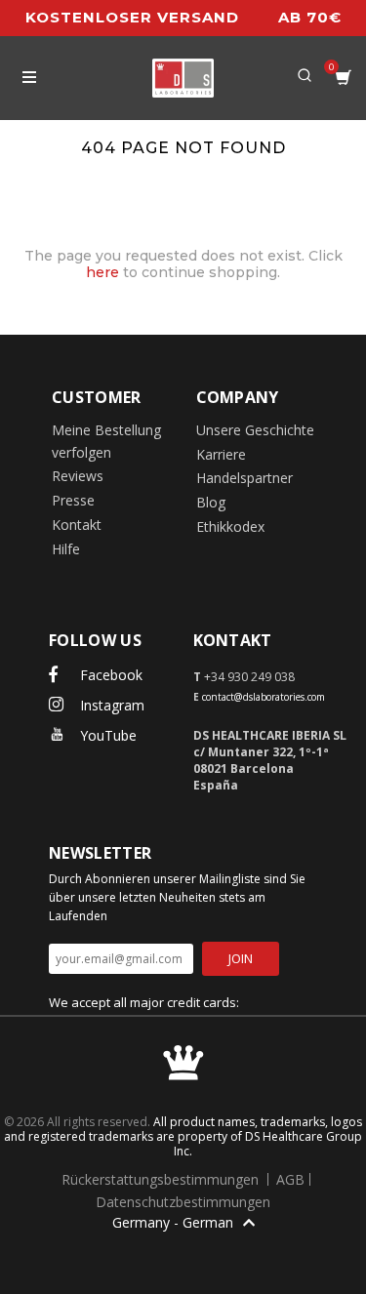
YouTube (106, 735)
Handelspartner (244, 477)
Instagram (110, 705)
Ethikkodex (230, 526)
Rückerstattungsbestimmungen (162, 1179)
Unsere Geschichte (255, 430)
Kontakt (77, 524)
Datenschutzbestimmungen (183, 1202)
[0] (343, 77)
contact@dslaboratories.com (263, 697)
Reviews (77, 475)
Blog (210, 502)
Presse (73, 500)
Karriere (221, 454)
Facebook (109, 675)
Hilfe (66, 549)
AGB (290, 1179)
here (102, 272)
